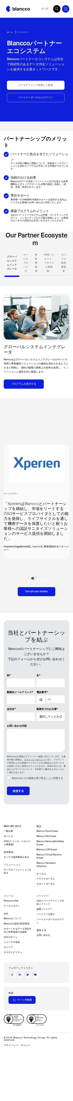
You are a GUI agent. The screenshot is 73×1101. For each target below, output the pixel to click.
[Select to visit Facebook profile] (12, 974)
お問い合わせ (43, 935)
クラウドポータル (45, 879)
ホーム (10, 32)
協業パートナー (44, 909)
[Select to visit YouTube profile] (35, 974)
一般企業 (8, 831)
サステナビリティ (13, 952)
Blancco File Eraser (46, 836)
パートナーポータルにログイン (35, 97)
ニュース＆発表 (12, 942)
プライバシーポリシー (34, 759)
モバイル (8, 836)
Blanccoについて (12, 918)
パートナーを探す (45, 914)
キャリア (8, 947)
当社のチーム (11, 937)
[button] (29, 578)
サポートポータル (45, 884)
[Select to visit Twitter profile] (27, 974)
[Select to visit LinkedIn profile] (19, 974)
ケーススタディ (12, 906)
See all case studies (36, 591)
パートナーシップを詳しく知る (35, 85)
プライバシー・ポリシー (17, 1045)
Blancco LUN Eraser (46, 849)
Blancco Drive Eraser (47, 831)
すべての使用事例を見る (17, 857)
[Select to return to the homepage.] (18, 9)
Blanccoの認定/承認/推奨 (17, 924)
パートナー (23, 32)
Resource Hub (11, 901)
